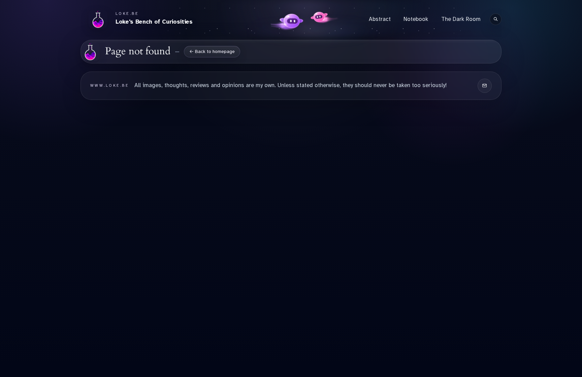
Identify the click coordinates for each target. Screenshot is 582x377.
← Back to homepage (212, 51)
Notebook (415, 19)
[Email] (485, 86)
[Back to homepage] (90, 51)
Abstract (380, 19)
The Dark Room (461, 19)
